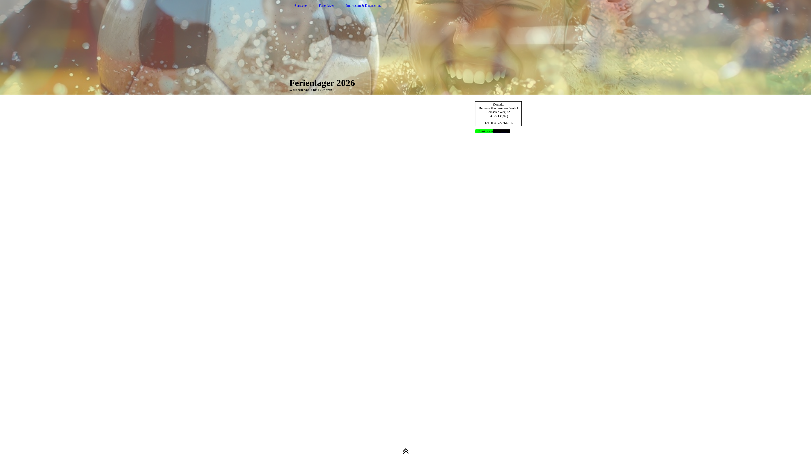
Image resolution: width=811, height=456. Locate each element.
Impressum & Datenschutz (363, 5)
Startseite (301, 5)
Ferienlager (326, 5)
